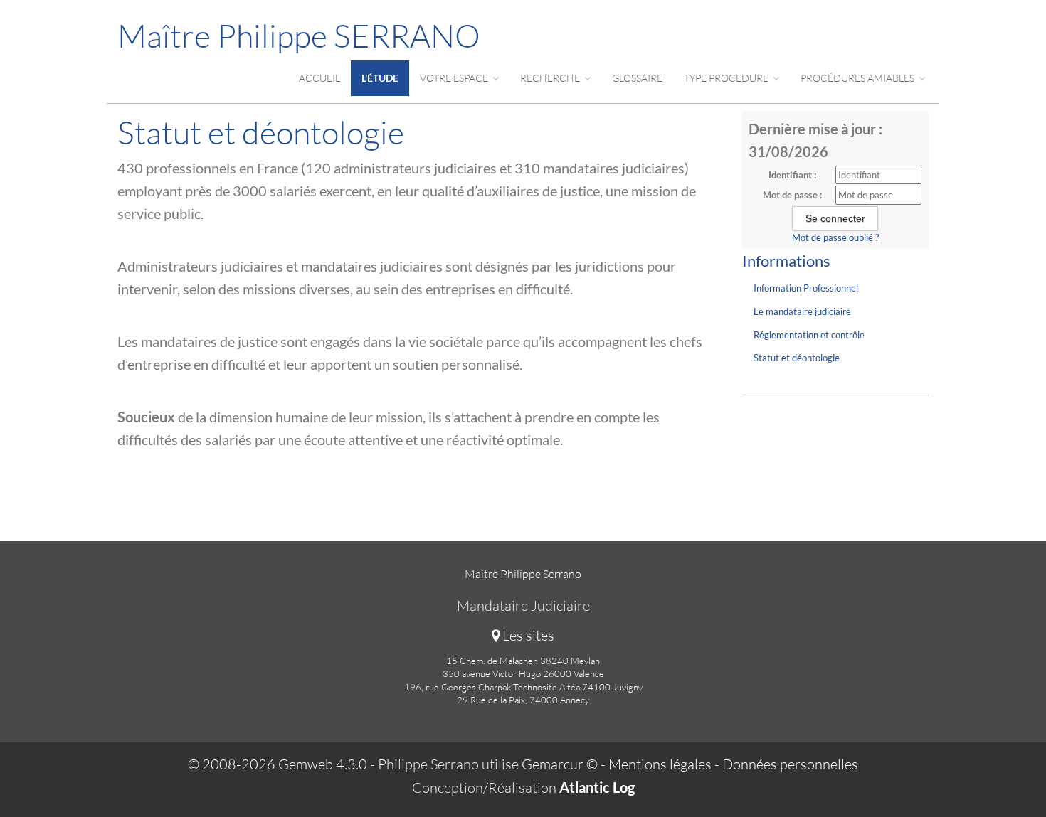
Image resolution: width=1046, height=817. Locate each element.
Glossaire (637, 78)
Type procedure (727, 78)
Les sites (527, 635)
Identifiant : (792, 175)
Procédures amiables (858, 78)
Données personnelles (790, 764)
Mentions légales (660, 764)
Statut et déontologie (797, 357)
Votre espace (455, 78)
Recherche (551, 78)
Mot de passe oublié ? (835, 237)
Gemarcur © (560, 764)
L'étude (379, 78)
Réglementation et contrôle (809, 335)
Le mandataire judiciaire (802, 311)
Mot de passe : (792, 195)
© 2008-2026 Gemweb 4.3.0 (277, 764)
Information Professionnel (806, 288)
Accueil (319, 78)
